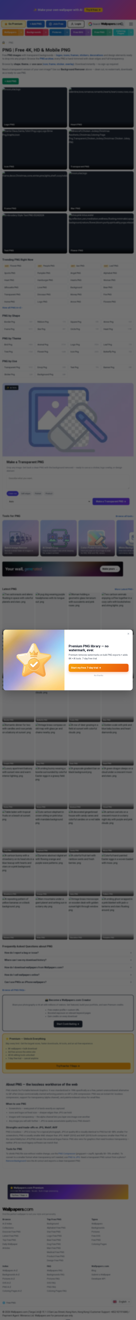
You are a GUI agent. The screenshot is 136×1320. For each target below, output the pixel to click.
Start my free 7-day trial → (86, 667)
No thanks (98, 675)
